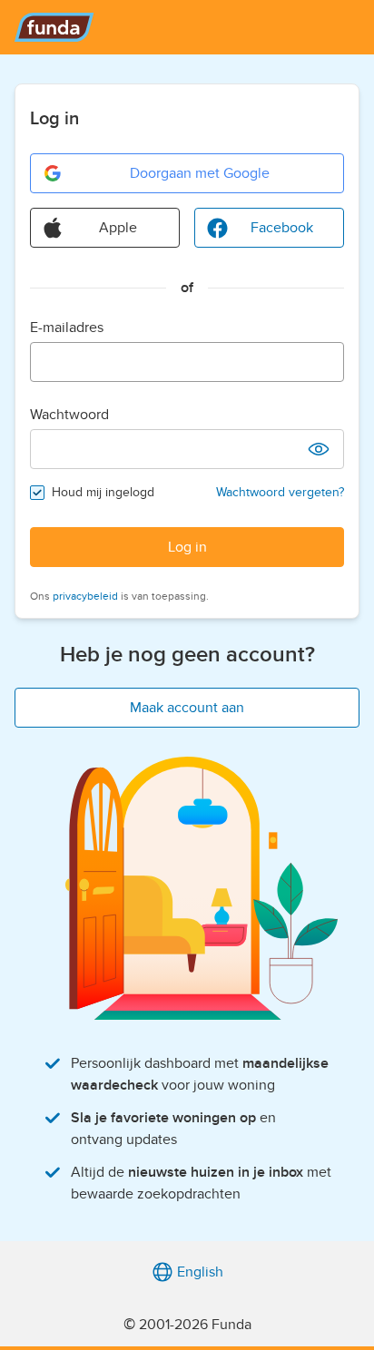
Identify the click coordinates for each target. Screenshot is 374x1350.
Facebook (282, 228)
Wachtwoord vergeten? (280, 492)
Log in (187, 547)
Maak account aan (187, 708)
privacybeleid (85, 596)
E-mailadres (66, 327)
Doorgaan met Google (200, 173)
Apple (118, 228)
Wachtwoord (69, 415)
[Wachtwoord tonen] (318, 449)
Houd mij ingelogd (103, 492)
